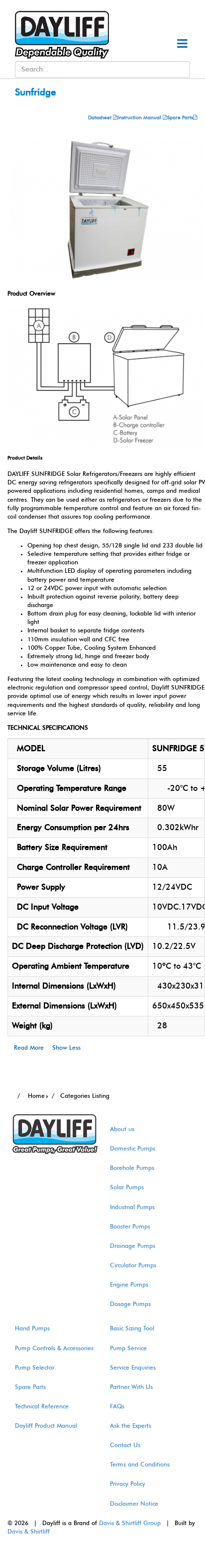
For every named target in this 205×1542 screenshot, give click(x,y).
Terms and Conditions (140, 1464)
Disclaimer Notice (134, 1504)
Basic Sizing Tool (132, 1328)
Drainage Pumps (132, 1246)
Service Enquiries (133, 1368)
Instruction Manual (139, 117)
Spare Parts (180, 117)
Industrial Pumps (132, 1207)
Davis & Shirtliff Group (130, 1523)
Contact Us (125, 1445)
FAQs (117, 1406)
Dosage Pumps (130, 1304)
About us (122, 1129)
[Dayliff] (57, 34)
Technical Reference (42, 1406)
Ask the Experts (130, 1426)
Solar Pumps (127, 1187)
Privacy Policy (127, 1484)
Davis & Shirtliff (28, 1532)
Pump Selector (34, 1368)
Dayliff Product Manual (46, 1426)
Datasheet (100, 117)
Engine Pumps (129, 1285)
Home (35, 1096)
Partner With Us (131, 1387)
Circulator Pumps (133, 1265)
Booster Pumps (130, 1227)
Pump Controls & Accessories (54, 1348)
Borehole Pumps (132, 1168)
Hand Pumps (32, 1328)
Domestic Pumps (132, 1149)
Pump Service (128, 1348)
